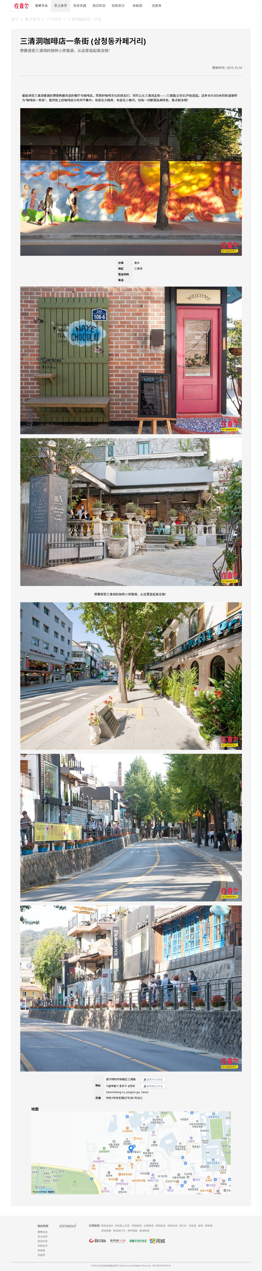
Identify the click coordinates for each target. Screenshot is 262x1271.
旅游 (200, 1225)
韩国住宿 (172, 1225)
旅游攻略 (106, 1230)
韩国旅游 (137, 1225)
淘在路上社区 (122, 1225)
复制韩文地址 (155, 1086)
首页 (15, 19)
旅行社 (183, 1225)
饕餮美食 (41, 5)
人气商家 (53, 19)
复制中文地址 (155, 1079)
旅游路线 (144, 1230)
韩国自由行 (107, 1225)
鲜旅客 (209, 1225)
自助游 (192, 1225)
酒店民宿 (98, 5)
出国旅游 (149, 1225)
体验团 (137, 5)
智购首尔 (118, 5)
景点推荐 (60, 5)
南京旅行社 (119, 1230)
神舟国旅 (133, 1230)
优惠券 (156, 5)
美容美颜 (79, 5)
